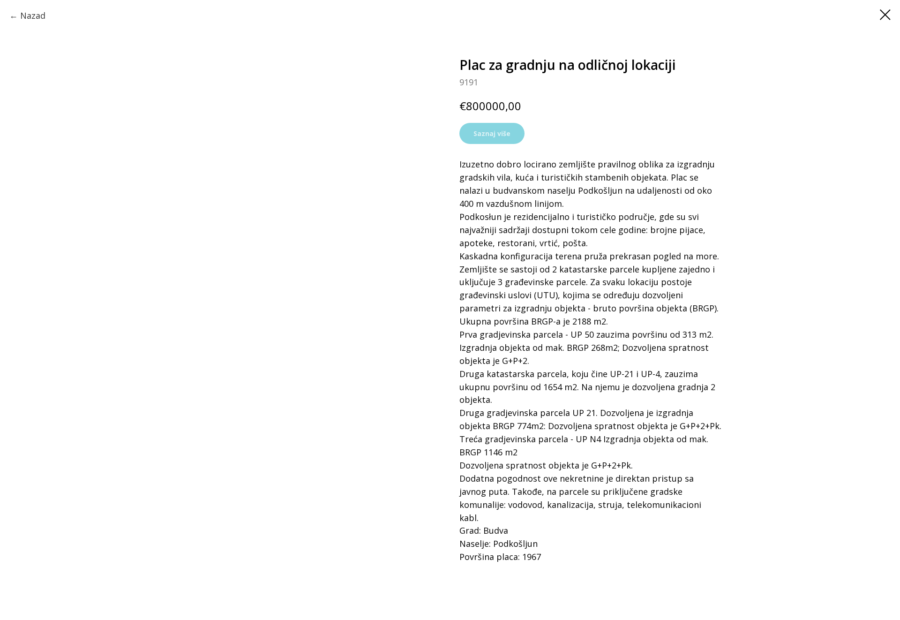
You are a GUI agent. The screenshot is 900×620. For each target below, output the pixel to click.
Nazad (32, 15)
